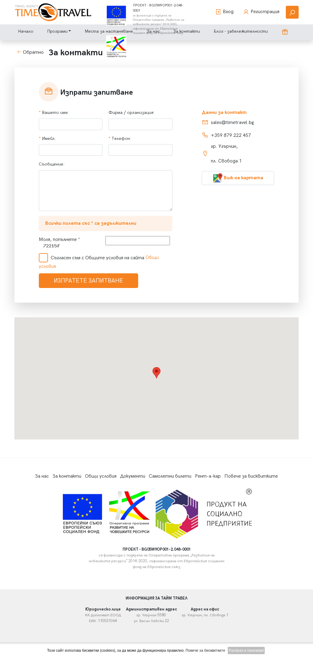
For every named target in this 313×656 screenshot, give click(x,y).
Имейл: (48, 138)
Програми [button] (57, 31)
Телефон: (121, 138)
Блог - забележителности (241, 31)
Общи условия (100, 476)
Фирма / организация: (132, 112)
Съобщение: (52, 164)
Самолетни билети (170, 476)
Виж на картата (243, 178)
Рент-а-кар (208, 476)
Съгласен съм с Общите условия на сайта (97, 258)
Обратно (33, 52)
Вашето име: (55, 112)
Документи (132, 476)
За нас (42, 476)
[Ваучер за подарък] (285, 32)
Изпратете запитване (88, 280)
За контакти (67, 476)
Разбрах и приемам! (246, 650)
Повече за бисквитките (251, 476)
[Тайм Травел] (53, 12)
